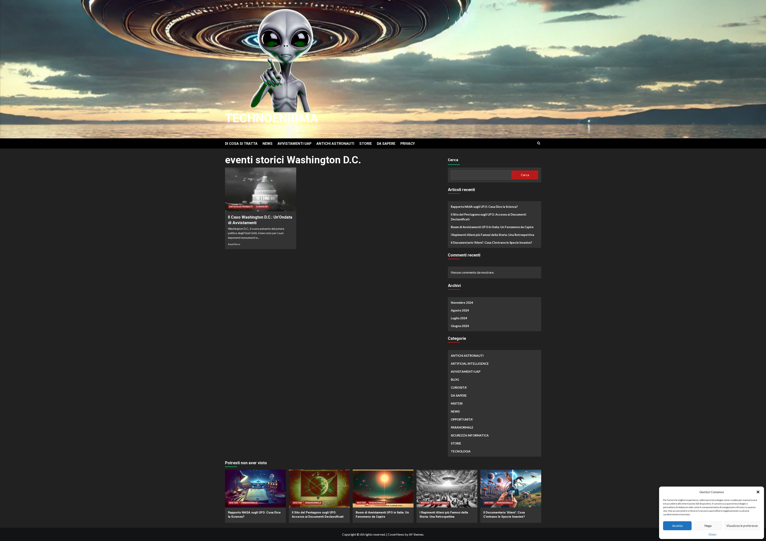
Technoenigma (271, 118)
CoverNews (396, 534)
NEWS (267, 143)
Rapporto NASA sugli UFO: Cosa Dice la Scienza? (484, 206)
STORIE (365, 143)
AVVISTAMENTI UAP (294, 143)
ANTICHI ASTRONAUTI (335, 143)
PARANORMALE (462, 427)
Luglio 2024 (459, 318)
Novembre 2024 (462, 302)
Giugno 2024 (460, 326)
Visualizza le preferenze (742, 525)
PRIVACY (407, 143)
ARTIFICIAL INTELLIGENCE (470, 363)
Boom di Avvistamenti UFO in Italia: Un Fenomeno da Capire (492, 227)
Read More (234, 244)
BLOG (455, 379)
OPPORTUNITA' (462, 419)
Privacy (713, 534)
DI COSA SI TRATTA (241, 143)
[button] (758, 492)
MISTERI (457, 403)
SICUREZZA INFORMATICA (470, 435)
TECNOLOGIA (461, 451)
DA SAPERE (386, 143)
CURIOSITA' (262, 206)
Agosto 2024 (460, 310)
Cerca (453, 159)
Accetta (677, 525)
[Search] (538, 143)
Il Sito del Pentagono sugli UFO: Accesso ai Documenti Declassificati (488, 217)
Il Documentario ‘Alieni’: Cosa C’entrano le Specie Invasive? (491, 242)
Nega (708, 525)
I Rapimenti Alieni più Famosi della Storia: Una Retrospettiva (492, 235)
